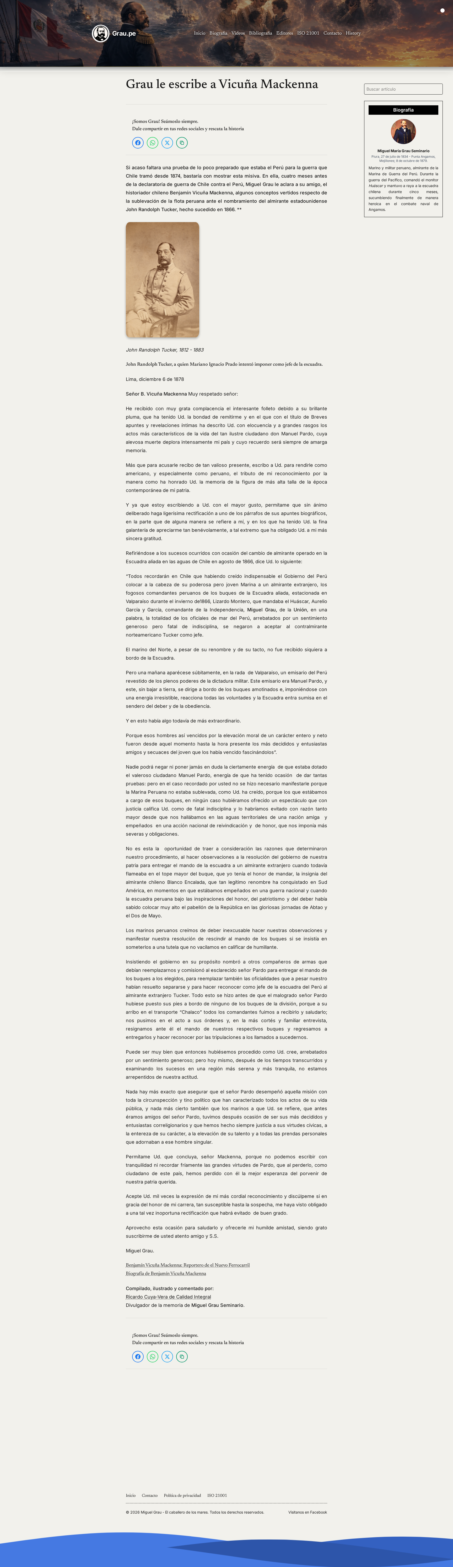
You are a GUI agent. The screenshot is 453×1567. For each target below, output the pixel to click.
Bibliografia (260, 33)
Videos (238, 33)
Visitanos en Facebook (307, 1512)
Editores (284, 33)
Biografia (218, 33)
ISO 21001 (308, 33)
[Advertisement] (57, 155)
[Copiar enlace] (182, 143)
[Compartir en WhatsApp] (152, 143)
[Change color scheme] (442, 10)
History (353, 33)
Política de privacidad (182, 1496)
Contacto (332, 33)
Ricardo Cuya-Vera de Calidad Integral (168, 1297)
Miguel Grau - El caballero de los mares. (175, 1512)
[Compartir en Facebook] (138, 143)
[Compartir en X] (167, 143)
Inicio (199, 33)
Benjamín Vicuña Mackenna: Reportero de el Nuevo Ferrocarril (188, 1265)
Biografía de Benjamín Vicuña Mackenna (166, 1274)
